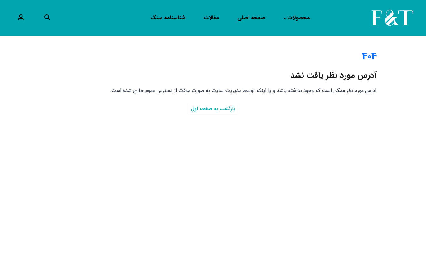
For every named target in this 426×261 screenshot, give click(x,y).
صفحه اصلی (251, 17)
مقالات (211, 17)
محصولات (298, 17)
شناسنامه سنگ (168, 17)
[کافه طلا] (392, 17)
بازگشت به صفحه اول (213, 109)
